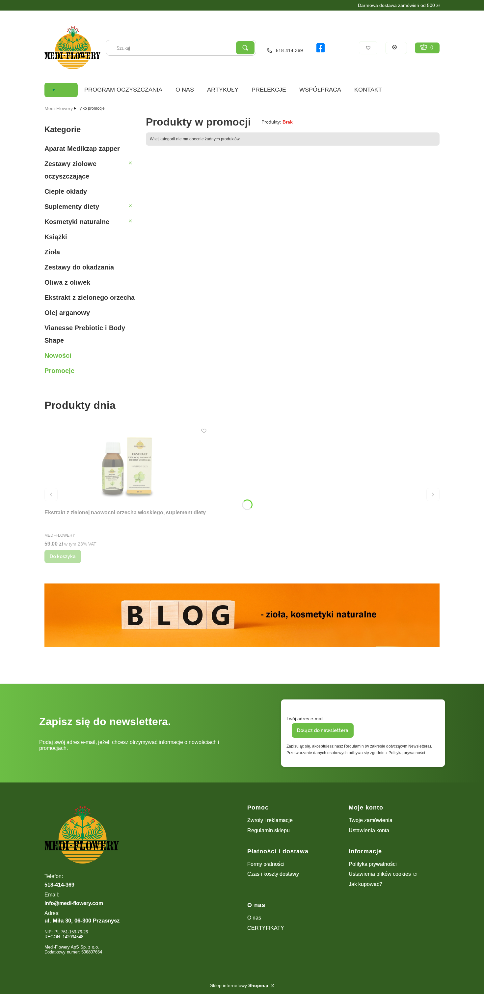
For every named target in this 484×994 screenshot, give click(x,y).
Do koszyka (63, 556)
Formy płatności (265, 864)
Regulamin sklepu (268, 830)
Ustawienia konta (369, 830)
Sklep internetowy (240, 985)
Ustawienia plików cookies (380, 874)
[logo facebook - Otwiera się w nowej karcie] (320, 48)
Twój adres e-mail (304, 718)
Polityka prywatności (373, 864)
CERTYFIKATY (265, 928)
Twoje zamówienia (370, 820)
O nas (254, 918)
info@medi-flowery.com (73, 903)
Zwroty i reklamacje (270, 820)
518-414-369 (289, 50)
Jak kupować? (365, 884)
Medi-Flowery (58, 108)
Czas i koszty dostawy (273, 874)
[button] (245, 47)
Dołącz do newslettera (322, 730)
